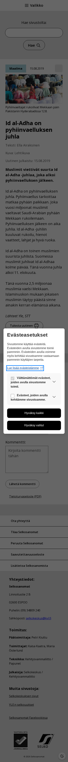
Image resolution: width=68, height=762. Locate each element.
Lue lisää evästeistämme (23, 368)
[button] (54, 382)
